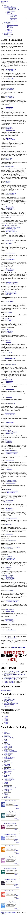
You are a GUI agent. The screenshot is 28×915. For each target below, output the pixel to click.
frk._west (8, 320)
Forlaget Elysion (8, 754)
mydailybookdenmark (11, 518)
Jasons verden (8, 379)
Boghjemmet (8, 148)
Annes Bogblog (10, 88)
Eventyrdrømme (10, 269)
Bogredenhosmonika (11, 193)
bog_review (9, 117)
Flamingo (6, 743)
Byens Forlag (7, 736)
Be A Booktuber (10, 97)
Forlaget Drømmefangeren (10, 751)
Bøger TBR (10, 27)
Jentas (5, 776)
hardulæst (8, 340)
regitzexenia (9, 567)
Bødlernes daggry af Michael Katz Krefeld (14, 674)
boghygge (8, 159)
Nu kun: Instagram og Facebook (12, 671)
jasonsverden (9, 382)
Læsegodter (9, 469)
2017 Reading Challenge (10, 902)
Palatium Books (8, 786)
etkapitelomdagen (10, 403)
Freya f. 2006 (13, 15)
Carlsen (5, 740)
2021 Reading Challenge (10, 857)
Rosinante (6, 790)
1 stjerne (6, 723)
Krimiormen (8, 440)
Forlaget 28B (7, 744)
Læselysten (8, 489)
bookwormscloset (10, 230)
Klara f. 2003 (13, 16)
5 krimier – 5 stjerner (9, 679)
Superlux (6, 793)
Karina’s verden (10, 579)
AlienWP (3, 913)
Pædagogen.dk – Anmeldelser (12, 547)
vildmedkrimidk (10, 621)
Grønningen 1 (7, 765)
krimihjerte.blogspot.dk (11, 431)
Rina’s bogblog (9, 575)
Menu (2, 2)
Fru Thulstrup (8, 329)
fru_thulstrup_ (9, 332)
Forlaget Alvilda (8, 746)
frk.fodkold (9, 312)
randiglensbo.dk (10, 559)
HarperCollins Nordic (9, 769)
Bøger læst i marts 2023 (9, 673)
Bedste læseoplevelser (12, 25)
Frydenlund (6, 761)
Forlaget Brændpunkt (9, 750)
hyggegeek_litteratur (11, 364)
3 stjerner (6, 720)
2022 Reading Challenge (10, 845)
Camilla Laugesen (10, 130)
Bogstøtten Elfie (10, 207)
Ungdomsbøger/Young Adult (11, 703)
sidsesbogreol (9, 590)
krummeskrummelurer (11, 453)
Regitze (8, 569)
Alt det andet (7, 23)
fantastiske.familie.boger (12, 283)
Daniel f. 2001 (13, 18)
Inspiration (9, 30)
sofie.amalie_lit (9, 96)
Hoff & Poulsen (8, 771)
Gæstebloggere (13, 20)
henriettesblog (9, 352)
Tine (7, 802)
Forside (5, 5)
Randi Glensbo (9, 556)
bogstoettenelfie (10, 208)
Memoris (6, 782)
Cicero (5, 742)
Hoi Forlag (6, 772)
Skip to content (4, 1)
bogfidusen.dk (9, 128)
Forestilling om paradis (10, 291)
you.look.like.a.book (11, 629)
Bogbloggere (7, 33)
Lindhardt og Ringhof (9, 779)
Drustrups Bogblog (10, 259)
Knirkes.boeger (10, 422)
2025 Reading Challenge (10, 812)
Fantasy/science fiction (9, 699)
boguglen (8, 217)
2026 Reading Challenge (10, 800)
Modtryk (6, 783)
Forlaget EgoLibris (8, 753)
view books (17, 808)
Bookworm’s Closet (11, 228)
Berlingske (6, 735)
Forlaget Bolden (8, 749)
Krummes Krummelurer (11, 450)
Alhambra (6, 731)
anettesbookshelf (10, 70)
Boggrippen (9, 138)
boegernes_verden (10, 252)
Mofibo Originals (8, 785)
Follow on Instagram (6, 690)
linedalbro (8, 294)
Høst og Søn (7, 775)
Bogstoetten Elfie (11, 209)
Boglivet (8, 181)
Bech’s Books (9, 107)
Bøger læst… (10, 26)
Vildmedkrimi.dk (10, 620)
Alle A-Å (9, 12)
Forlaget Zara (7, 760)
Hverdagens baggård (10, 358)
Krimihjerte (8, 430)
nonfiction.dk (8, 524)
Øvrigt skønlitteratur (9, 704)
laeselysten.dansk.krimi (12, 492)
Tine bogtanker (9, 609)
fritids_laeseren (9, 301)
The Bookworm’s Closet (11, 225)
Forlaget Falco (7, 755)
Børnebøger (7, 697)
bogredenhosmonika (11, 194)
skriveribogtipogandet (11, 601)
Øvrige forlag (7, 797)
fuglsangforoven (10, 89)
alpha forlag (7, 733)
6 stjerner (6, 716)
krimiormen (9, 442)
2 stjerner (6, 722)
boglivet (8, 182)
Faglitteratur (7, 706)
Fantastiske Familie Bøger (11, 282)
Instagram (22, 647)
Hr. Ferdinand (7, 774)
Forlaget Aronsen (8, 747)
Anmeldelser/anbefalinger (10, 7)
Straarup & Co (7, 792)
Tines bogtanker (10, 611)
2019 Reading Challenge (10, 879)
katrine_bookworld (10, 414)
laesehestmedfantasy (11, 483)
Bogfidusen (9, 127)
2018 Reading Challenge (10, 890)
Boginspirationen (9, 166)
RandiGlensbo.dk (10, 558)
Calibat (5, 739)
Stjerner (9, 36)
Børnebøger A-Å (11, 11)
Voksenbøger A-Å (11, 8)
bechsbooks (9, 108)
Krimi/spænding (8, 702)
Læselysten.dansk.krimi (12, 491)
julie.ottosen (9, 397)
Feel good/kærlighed (9, 700)
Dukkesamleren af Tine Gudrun (11, 677)
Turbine (6, 796)
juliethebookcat (10, 389)
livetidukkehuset (10, 460)
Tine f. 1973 (13, 19)
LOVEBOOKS (8, 780)
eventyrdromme (10, 270)
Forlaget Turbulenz (8, 758)
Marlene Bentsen (11, 139)
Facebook (14, 647)
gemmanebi (9, 243)
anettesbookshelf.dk (11, 69)
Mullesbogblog (9, 508)
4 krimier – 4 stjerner (9, 681)
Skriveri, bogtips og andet (12, 600)
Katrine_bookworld (10, 413)
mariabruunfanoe (10, 500)
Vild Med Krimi (9, 619)
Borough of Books (9, 240)
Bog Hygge (9, 158)
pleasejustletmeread (11, 540)
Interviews (9, 32)
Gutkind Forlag (7, 767)
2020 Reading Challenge (10, 868)
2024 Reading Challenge (10, 823)
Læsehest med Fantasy (10, 480)
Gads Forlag (7, 764)
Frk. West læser (9, 318)
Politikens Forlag (8, 789)
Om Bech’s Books (8, 34)
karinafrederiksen (10, 578)
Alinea (5, 732)
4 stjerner (6, 719)
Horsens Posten (8, 501)
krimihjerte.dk (9, 433)
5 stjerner (6, 717)
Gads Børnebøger (8, 762)
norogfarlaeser (9, 534)
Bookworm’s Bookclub (14, 227)
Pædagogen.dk (9, 548)
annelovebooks (9, 78)
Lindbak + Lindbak (8, 778)
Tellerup (6, 794)
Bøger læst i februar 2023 (10, 678)
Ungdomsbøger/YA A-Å (13, 9)
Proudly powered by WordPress (8, 912)
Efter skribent (10, 13)
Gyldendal (6, 768)
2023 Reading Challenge (10, 834)
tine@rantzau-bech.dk (11, 637)
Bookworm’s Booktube (11, 231)
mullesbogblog (9, 510)
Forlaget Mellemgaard (9, 757)
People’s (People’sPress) (10, 787)
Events (8, 29)
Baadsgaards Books (8, 737)
